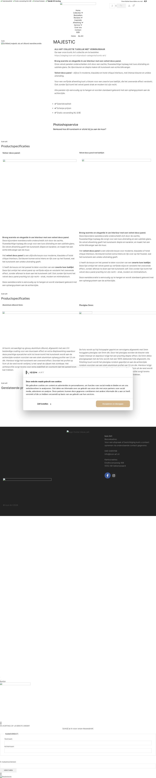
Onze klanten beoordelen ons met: (132, 1)
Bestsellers (78, 15)
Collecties (77, 13)
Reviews (77, 18)
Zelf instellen (42, 404)
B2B (78, 32)
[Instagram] (114, 475)
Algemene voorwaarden (14, 449)
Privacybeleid (9, 445)
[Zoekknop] (121, 6)
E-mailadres (8, 762)
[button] (78, 776)
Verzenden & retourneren (14, 441)
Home (78, 10)
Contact (78, 30)
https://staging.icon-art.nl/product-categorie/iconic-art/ (80, 55)
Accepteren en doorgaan (112, 404)
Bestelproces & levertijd (14, 436)
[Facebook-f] (108, 475)
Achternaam (9, 746)
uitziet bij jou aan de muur (93, 129)
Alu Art (80, 36)
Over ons (78, 27)
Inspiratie (78, 20)
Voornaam (8, 739)
